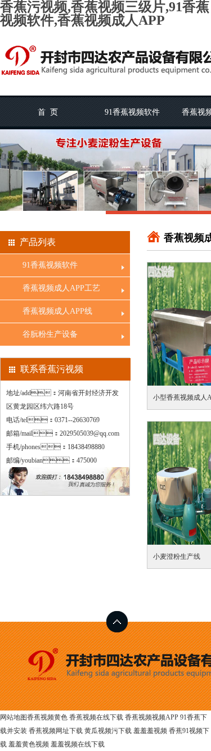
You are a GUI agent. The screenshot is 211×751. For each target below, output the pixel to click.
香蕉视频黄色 (47, 717)
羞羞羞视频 (150, 731)
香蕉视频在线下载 (96, 717)
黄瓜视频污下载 (108, 731)
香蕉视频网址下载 (56, 731)
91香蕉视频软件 (132, 112)
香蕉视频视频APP (151, 717)
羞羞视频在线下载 (78, 744)
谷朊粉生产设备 (50, 334)
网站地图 (13, 717)
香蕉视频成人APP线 (57, 311)
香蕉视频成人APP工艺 (61, 288)
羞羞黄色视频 (28, 744)
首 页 (48, 112)
